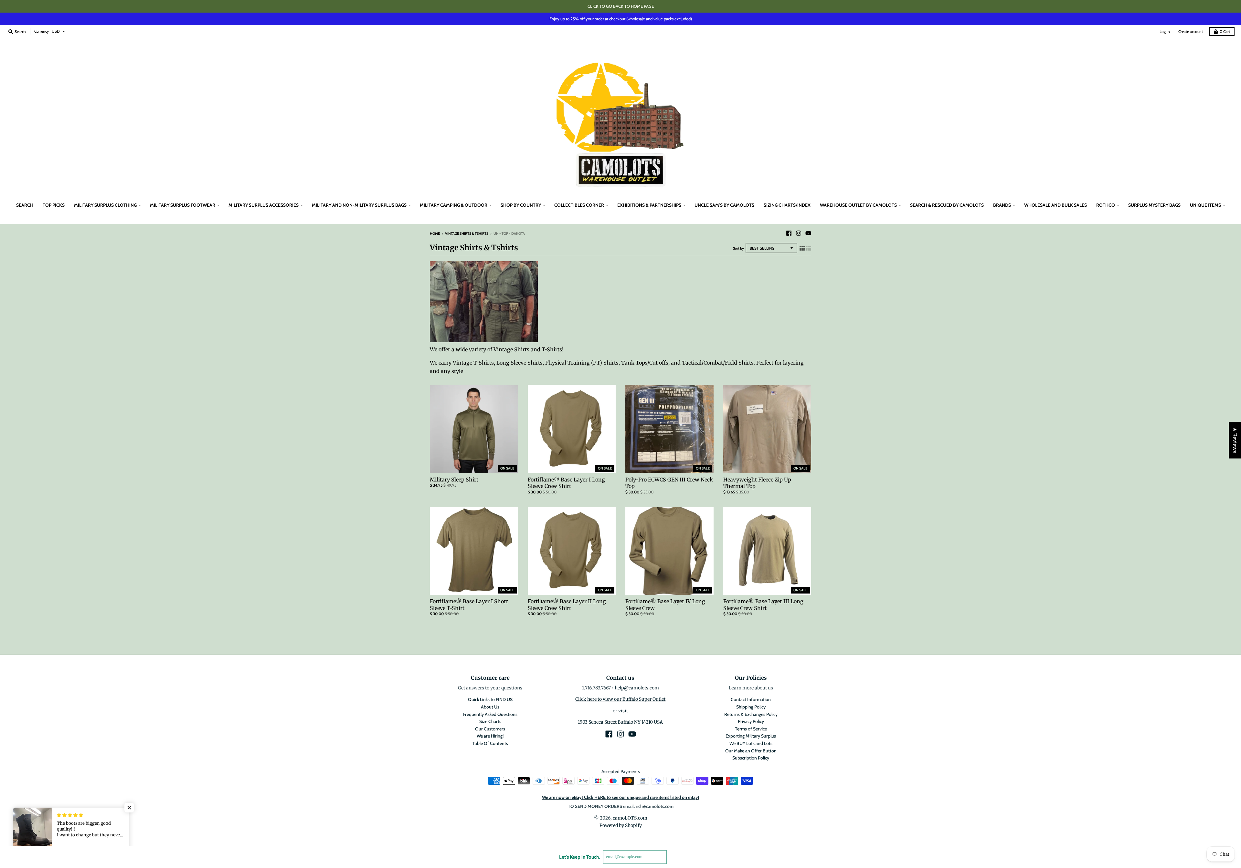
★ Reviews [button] (1235, 440)
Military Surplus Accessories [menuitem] (263, 205)
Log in (1165, 31)
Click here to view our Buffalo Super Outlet (620, 699)
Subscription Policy (750, 758)
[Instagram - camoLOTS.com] (798, 233)
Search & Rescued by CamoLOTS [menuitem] (947, 205)
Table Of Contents (490, 743)
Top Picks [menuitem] (54, 205)
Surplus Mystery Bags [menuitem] (1154, 205)
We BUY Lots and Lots (750, 743)
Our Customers (490, 729)
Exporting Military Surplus (751, 736)
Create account (1190, 31)
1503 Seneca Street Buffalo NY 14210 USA (620, 722)
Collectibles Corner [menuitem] (579, 205)
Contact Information (751, 699)
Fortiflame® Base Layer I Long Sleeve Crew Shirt (566, 483)
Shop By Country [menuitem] (521, 205)
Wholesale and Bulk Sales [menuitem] (1055, 205)
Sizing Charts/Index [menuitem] (787, 205)
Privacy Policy (751, 721)
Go (674, 856)
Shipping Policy (751, 707)
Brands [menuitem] (1002, 205)
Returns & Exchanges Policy (751, 714)
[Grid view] (802, 248)
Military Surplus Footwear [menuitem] (182, 205)
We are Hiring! (490, 736)
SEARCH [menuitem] (24, 205)
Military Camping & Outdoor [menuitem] (453, 205)
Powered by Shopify (620, 825)
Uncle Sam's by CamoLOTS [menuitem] (724, 205)
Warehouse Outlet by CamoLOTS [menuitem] (858, 205)
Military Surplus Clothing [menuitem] (105, 205)
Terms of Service (751, 729)
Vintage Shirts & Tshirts (466, 233)
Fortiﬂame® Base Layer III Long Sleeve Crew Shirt (763, 604)
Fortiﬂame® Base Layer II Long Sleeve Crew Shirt (567, 604)
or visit (620, 711)
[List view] (808, 248)
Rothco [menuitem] (1105, 205)
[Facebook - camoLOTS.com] (789, 233)
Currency (41, 31)
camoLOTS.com (630, 818)
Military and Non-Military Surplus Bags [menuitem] (359, 205)
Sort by (738, 248)
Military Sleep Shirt (454, 479)
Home (435, 233)
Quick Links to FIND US (490, 699)
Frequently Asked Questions (490, 714)
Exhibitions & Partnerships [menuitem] (649, 205)
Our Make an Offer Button (751, 751)
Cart (1225, 31)
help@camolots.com (637, 688)
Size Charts (490, 721)
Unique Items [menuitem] (1205, 205)
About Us (490, 707)
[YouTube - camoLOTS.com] (808, 233)
